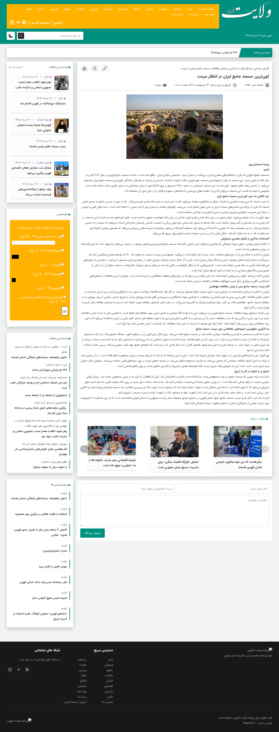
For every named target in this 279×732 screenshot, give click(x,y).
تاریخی (54, 9)
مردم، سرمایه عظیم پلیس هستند (47, 146)
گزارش (149, 9)
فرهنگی (108, 9)
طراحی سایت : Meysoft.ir (257, 723)
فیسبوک (56, 274)
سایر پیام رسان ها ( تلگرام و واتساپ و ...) (44, 299)
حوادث (80, 9)
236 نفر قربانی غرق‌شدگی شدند (220, 52)
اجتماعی (122, 9)
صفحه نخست (206, 9)
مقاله (29, 9)
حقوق (67, 9)
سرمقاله (177, 9)
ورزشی (94, 9)
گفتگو (136, 9)
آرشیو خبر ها (16, 67)
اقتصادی (108, 686)
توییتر (58, 265)
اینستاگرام (55, 250)
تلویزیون (56, 288)
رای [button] (65, 311)
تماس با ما (178, 14)
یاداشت (163, 9)
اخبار (190, 9)
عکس (41, 9)
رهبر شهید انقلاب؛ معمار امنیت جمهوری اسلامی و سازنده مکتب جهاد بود (33, 87)
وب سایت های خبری (49, 236)
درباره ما (194, 14)
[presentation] (265, 449)
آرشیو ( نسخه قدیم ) (45, 23)
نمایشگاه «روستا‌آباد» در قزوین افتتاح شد (43, 103)
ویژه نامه (209, 14)
